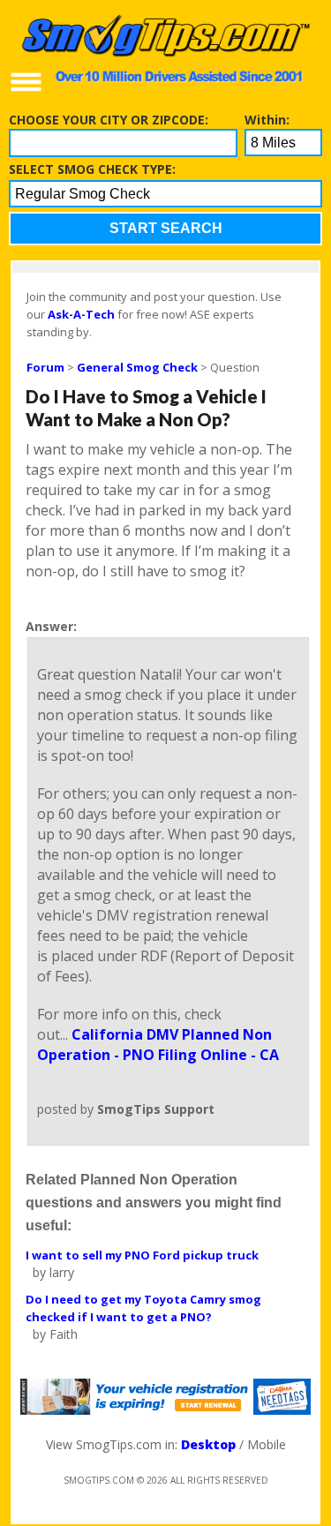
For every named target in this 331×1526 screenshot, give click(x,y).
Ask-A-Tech (81, 314)
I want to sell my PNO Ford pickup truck (142, 1255)
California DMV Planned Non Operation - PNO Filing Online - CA (158, 1044)
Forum (45, 367)
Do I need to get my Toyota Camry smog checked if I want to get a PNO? (143, 1308)
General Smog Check (137, 367)
